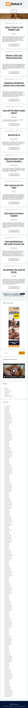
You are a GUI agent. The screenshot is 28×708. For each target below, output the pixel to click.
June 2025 (6, 426)
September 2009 (8, 677)
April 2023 (6, 463)
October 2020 (7, 505)
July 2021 (6, 492)
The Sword (6, 394)
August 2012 (7, 628)
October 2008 (7, 693)
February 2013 (7, 619)
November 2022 (8, 470)
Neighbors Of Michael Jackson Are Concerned (14, 84)
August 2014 (7, 593)
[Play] (5, 377)
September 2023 (8, 455)
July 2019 (6, 527)
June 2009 (7, 682)
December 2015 (8, 571)
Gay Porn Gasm (8, 390)
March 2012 (7, 635)
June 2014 (6, 596)
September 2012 (8, 626)
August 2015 (7, 576)
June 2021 (6, 494)
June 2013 (6, 613)
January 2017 (7, 552)
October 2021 (7, 488)
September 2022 (8, 472)
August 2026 (7, 406)
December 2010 (8, 656)
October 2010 (7, 659)
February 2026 (7, 414)
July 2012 (6, 629)
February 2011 (7, 653)
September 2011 (8, 643)
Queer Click (7, 392)
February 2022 (7, 482)
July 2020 (6, 509)
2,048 (15, 295)
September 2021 (8, 490)
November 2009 (8, 674)
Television (14, 219)
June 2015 (6, 579)
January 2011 (7, 655)
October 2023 (7, 454)
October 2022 (7, 471)
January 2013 (7, 620)
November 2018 (8, 529)
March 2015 (7, 583)
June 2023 (6, 460)
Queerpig (6, 393)
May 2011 (6, 649)
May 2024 (6, 444)
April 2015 (6, 582)
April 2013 (6, 616)
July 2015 (6, 578)
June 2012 (6, 630)
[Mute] (21, 377)
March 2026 (7, 413)
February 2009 (7, 687)
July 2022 (6, 475)
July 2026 (6, 407)
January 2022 (7, 484)
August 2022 (7, 474)
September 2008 (8, 694)
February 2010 (7, 670)
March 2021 (7, 498)
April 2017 (6, 548)
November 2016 (8, 555)
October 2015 (7, 573)
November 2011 (8, 640)
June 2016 (6, 562)
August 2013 (7, 610)
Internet (13, 117)
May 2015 (6, 581)
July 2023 (6, 458)
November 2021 (8, 487)
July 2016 (6, 561)
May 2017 (6, 546)
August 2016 (7, 559)
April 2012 (6, 633)
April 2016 (6, 565)
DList (5, 387)
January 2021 (7, 501)
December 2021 (8, 485)
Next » (20, 295)
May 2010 (6, 666)
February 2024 (7, 448)
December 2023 (8, 451)
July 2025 (6, 424)
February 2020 (7, 517)
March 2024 (7, 447)
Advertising (13, 165)
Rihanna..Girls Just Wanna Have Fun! (14, 56)
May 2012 (6, 632)
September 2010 (8, 660)
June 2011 (6, 647)
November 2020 (8, 504)
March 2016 (7, 566)
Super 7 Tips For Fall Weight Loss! (14, 28)
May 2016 (6, 564)
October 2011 (7, 642)
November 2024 (8, 436)
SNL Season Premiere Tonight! (14, 214)
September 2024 (8, 438)
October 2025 (7, 420)
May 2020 (6, 512)
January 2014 (7, 603)
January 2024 (7, 450)
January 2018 (7, 537)
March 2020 (7, 515)
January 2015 (7, 586)
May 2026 (6, 410)
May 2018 (6, 531)
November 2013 (8, 606)
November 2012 (8, 623)
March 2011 (7, 652)
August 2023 (7, 457)
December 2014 (8, 588)
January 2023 (7, 467)
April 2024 (6, 445)
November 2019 (8, 521)
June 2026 (6, 408)
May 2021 (6, 495)
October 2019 (7, 522)
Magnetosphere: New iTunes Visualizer (14, 159)
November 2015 (8, 572)
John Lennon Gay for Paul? (14, 186)
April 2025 (6, 428)
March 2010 (7, 669)
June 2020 (6, 511)
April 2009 (6, 684)
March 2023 (7, 464)
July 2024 (6, 441)
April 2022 (6, 480)
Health (14, 33)
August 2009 (7, 679)
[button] (14, 371)
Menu (14, 11)
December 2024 (8, 434)
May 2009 (6, 683)
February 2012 (7, 636)
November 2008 (8, 692)
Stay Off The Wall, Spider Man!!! (14, 111)
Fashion (13, 276)
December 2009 (8, 673)
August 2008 (7, 696)
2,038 (17, 293)
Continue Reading (14, 45)
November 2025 (8, 418)
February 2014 (7, 602)
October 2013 (7, 608)
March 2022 (7, 481)
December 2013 (8, 605)
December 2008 (8, 690)
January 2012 (7, 638)
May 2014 (6, 598)
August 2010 (7, 662)
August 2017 (7, 542)
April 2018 (6, 532)
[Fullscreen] (23, 377)
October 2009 (7, 676)
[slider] (13, 376)
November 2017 (8, 538)
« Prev (5, 293)
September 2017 (8, 541)
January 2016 (7, 569)
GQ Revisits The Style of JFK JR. (14, 270)
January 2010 (7, 672)
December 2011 (8, 639)
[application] (14, 371)
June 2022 (6, 477)
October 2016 (7, 556)
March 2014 (7, 601)
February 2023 (7, 465)
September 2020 (8, 507)
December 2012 (8, 622)
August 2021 (7, 491)
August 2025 (7, 423)
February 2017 (7, 551)
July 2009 (6, 680)
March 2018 (7, 534)
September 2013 (8, 609)
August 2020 (7, 508)
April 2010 (6, 667)
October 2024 (7, 437)
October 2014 (7, 591)
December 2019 (8, 519)
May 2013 (6, 615)
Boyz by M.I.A (14, 135)
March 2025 (7, 430)
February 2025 (7, 431)
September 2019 (8, 524)
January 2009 (7, 689)
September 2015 (8, 575)
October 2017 (7, 539)
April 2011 (6, 650)
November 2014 (8, 589)
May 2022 (6, 478)
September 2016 (8, 558)
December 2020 (8, 502)
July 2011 (6, 646)
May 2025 (6, 427)
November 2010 (8, 657)
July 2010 (6, 663)
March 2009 (7, 686)
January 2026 (7, 416)
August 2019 (7, 525)
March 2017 (7, 549)
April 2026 (6, 411)
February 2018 (7, 535)
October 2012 (7, 625)
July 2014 (6, 595)
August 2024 (7, 440)
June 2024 (6, 443)
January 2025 (7, 433)
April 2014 (6, 599)
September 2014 (8, 592)
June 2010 (6, 665)
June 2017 (6, 545)
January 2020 (7, 518)
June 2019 (6, 528)
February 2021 (7, 500)
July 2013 (6, 612)
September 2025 (8, 421)
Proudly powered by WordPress (8, 706)
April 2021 (6, 497)
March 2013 (7, 618)
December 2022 (8, 468)
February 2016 (7, 568)
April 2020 (6, 514)
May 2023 (6, 461)
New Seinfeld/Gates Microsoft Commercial (14, 242)
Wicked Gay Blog (8, 396)
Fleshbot (6, 389)
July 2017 (6, 544)
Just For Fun (13, 139)
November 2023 (8, 453)
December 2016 (8, 554)
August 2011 (7, 645)
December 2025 (8, 417)
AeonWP (23, 706)
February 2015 (7, 585)
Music (13, 191)
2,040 (6, 295)
